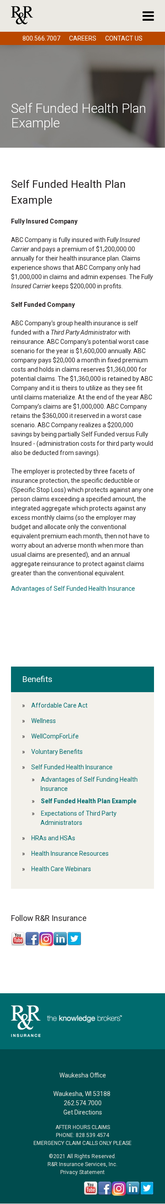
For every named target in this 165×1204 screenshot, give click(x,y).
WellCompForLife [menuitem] (55, 736)
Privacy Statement (82, 1172)
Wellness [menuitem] (43, 720)
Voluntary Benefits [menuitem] (57, 751)
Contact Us (124, 38)
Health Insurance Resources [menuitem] (70, 853)
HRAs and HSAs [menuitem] (53, 838)
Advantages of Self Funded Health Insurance (73, 588)
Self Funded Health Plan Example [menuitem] (88, 801)
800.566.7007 (41, 38)
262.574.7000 (83, 1103)
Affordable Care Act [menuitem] (59, 705)
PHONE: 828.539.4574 (82, 1135)
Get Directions (82, 1112)
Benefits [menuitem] (37, 679)
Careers (82, 38)
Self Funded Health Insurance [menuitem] (72, 767)
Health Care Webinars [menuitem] (61, 868)
